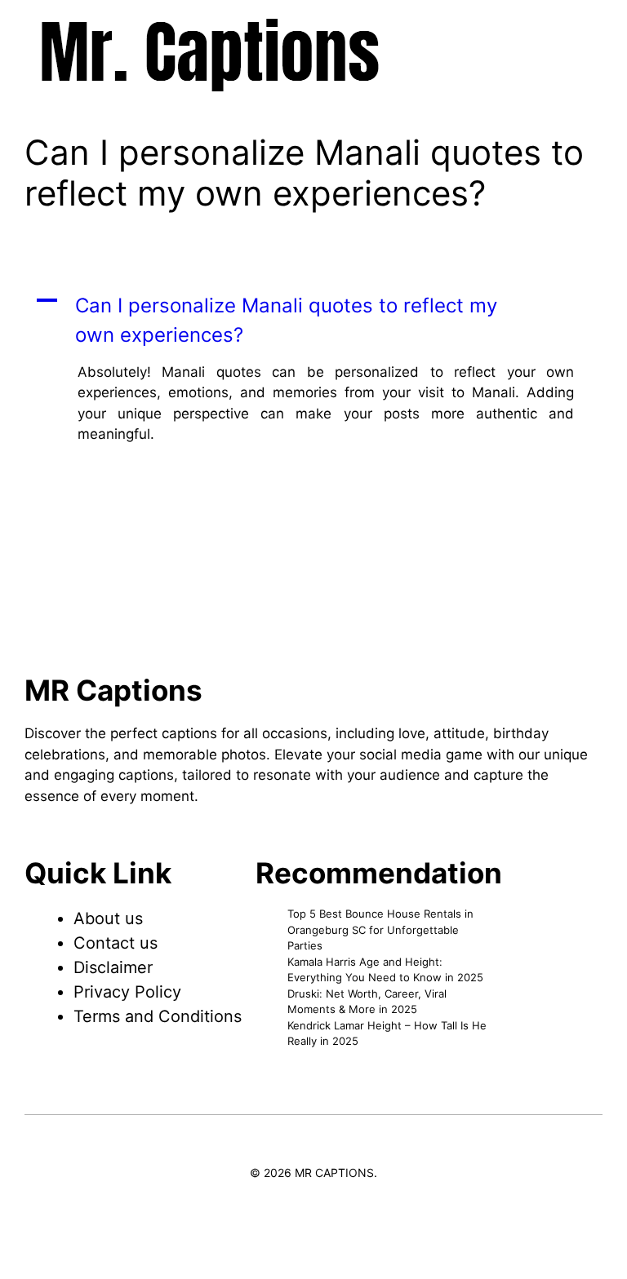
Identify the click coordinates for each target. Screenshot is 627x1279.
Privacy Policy (127, 992)
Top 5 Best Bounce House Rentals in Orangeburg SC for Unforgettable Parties (380, 929)
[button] (313, 320)
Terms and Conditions (157, 1016)
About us (108, 918)
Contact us (115, 943)
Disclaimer (113, 967)
